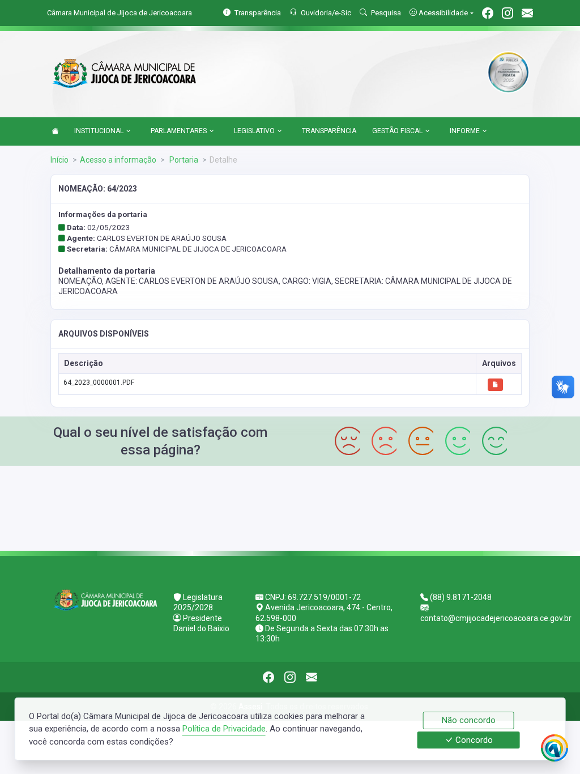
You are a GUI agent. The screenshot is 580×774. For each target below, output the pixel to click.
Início (59, 159)
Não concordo (469, 720)
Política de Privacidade (224, 729)
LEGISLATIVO (254, 131)
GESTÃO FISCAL (397, 131)
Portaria (183, 159)
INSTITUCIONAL (98, 131)
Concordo (473, 740)
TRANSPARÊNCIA (329, 131)
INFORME (465, 131)
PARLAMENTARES (179, 131)
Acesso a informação (118, 159)
